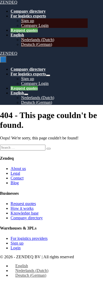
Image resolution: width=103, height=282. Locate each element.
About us (18, 168)
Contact (17, 178)
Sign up (27, 20)
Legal (15, 173)
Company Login (35, 25)
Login (16, 248)
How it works (22, 208)
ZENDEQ (8, 2)
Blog (15, 183)
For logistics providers (29, 238)
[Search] (48, 148)
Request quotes (24, 30)
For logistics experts (28, 16)
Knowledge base (25, 213)
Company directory (28, 11)
